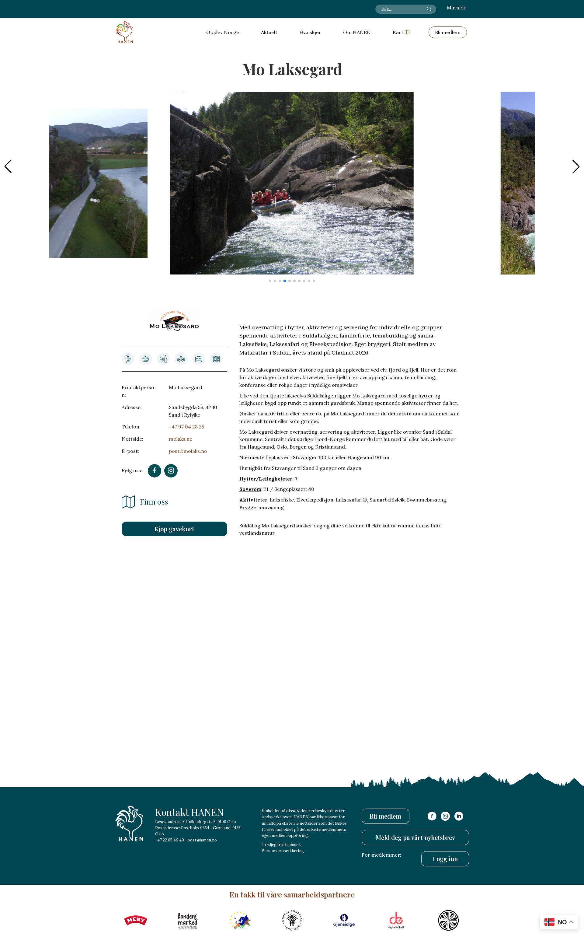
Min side (456, 8)
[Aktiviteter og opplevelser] (128, 358)
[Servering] (216, 358)
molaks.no (181, 439)
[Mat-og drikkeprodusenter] (163, 358)
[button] (576, 166)
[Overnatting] (198, 358)
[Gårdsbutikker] (145, 358)
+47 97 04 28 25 (186, 427)
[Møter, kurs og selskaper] (181, 358)
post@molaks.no (188, 451)
